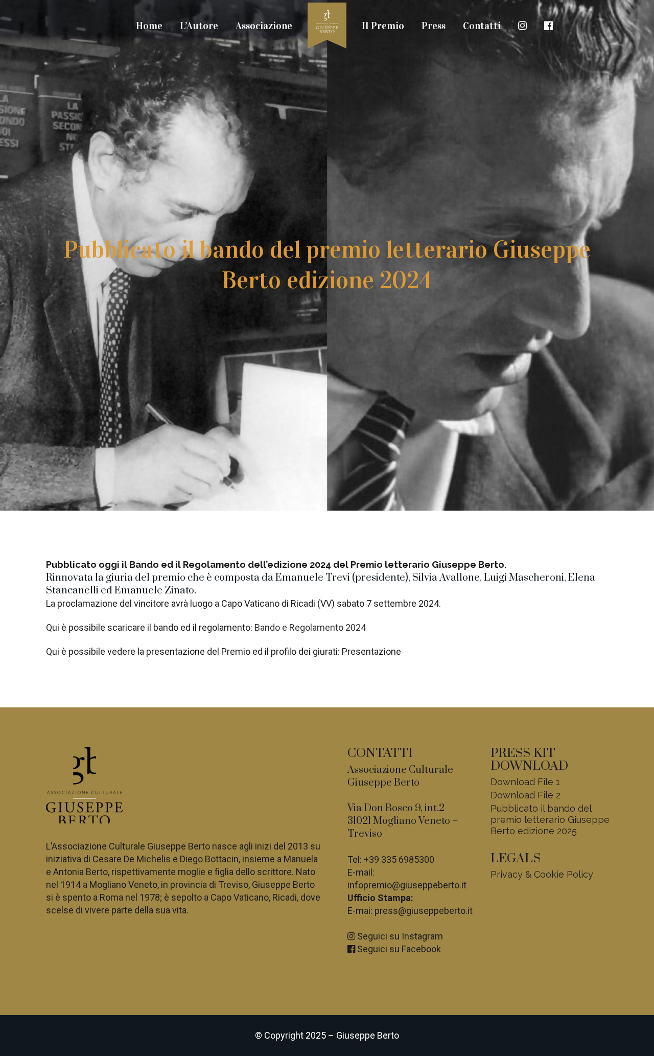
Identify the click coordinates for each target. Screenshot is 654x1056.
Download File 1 (525, 781)
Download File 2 (525, 795)
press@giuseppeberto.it (424, 910)
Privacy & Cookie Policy (542, 874)
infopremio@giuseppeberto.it (406, 885)
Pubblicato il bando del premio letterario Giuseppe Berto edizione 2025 (550, 819)
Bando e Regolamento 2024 (310, 627)
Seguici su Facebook (398, 949)
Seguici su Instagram (399, 936)
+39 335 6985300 (399, 859)
